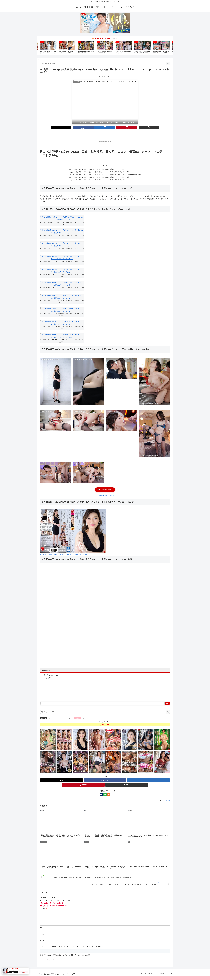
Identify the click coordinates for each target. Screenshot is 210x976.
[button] (149, 127)
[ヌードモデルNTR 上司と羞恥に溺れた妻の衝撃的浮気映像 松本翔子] (97, 739)
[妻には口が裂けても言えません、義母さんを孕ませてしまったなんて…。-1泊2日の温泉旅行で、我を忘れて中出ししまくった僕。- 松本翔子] (162, 739)
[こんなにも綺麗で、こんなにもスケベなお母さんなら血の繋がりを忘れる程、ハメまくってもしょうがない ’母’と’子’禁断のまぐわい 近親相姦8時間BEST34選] (81, 761)
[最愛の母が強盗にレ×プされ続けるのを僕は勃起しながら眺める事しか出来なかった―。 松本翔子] (146, 739)
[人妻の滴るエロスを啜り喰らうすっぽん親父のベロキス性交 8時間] (48, 761)
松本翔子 (78, 718)
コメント (43, 908)
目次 (102, 165)
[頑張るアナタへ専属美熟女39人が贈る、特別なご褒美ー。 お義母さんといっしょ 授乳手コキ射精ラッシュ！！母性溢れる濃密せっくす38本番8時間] (113, 739)
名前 (41, 927)
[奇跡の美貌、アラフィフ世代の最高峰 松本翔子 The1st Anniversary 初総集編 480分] (129, 739)
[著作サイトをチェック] (101, 794)
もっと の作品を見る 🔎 (105, 495)
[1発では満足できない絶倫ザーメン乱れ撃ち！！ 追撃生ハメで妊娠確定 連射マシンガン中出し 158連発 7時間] (129, 761)
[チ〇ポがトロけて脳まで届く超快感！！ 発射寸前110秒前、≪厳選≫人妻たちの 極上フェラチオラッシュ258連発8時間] (146, 761)
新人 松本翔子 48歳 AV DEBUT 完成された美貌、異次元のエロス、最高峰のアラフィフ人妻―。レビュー (101, 169)
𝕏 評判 (13, 972)
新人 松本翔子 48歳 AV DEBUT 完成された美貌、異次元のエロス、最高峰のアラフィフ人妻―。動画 (99, 180)
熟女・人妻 (43, 718)
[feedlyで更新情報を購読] (105, 794)
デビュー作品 (52, 718)
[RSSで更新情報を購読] (108, 794)
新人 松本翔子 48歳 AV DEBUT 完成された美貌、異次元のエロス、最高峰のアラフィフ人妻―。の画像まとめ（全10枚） (105, 174)
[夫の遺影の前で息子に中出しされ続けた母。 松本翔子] (64, 761)
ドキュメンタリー (62, 718)
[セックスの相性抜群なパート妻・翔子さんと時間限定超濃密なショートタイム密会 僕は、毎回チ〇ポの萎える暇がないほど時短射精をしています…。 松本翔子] (48, 739)
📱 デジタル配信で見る (105, 489)
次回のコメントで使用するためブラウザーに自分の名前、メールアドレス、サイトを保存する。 (73, 947)
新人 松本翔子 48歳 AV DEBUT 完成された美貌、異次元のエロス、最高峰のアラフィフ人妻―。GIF (99, 172)
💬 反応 (23, 972)
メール (42, 934)
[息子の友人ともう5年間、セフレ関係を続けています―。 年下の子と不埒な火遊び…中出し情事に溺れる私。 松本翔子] (162, 761)
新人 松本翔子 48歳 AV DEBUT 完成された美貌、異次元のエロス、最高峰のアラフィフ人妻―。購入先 (100, 177)
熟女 (84, 718)
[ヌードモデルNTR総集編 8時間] (64, 739)
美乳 (88, 718)
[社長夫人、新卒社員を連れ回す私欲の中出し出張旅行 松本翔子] (113, 761)
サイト (42, 940)
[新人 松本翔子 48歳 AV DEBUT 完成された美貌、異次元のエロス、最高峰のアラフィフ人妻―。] (81, 739)
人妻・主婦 (70, 718)
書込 (167, 703)
